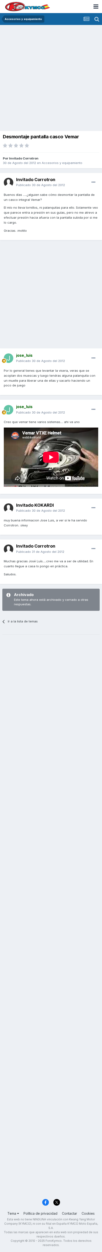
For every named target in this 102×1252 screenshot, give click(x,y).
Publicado (40, 185)
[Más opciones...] (93, 182)
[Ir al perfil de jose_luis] (8, 358)
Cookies (88, 1213)
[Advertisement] (51, 78)
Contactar (69, 1213)
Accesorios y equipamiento (62, 163)
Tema (12, 1213)
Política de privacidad (40, 1213)
